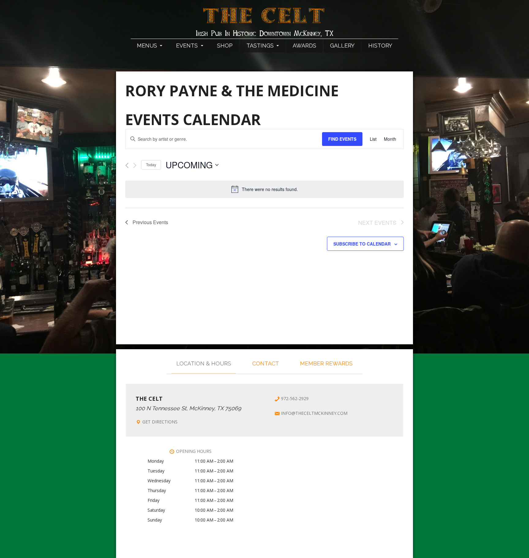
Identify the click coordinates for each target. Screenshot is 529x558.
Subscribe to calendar (362, 244)
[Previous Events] (127, 165)
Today (151, 164)
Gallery (342, 45)
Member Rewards (326, 363)
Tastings (260, 45)
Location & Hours (203, 363)
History (380, 45)
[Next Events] (135, 165)
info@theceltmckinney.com (314, 413)
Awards (304, 45)
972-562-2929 (295, 398)
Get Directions (160, 422)
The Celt (264, 19)
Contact (265, 363)
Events (187, 45)
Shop (225, 45)
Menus (148, 45)
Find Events (342, 139)
